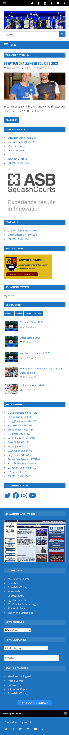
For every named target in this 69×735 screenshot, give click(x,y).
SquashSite (14, 583)
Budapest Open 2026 (31, 322)
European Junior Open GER (22, 467)
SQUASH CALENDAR (19, 163)
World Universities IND (20, 429)
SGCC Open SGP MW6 (20, 450)
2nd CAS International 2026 (35, 353)
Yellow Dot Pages (17, 689)
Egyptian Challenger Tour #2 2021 (31, 63)
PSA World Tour (16, 608)
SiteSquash (14, 591)
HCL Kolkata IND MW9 (20, 425)
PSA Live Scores (16, 146)
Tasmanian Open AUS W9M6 (24, 459)
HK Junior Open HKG (19, 433)
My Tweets (10, 295)
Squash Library (16, 595)
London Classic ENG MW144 (23, 230)
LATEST (9, 313)
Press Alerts (14, 684)
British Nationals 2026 (32, 385)
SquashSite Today (17, 587)
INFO (19, 313)
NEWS (42, 67)
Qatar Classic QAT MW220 (22, 234)
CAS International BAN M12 (23, 141)
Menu (13, 45)
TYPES (38, 313)
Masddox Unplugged (19, 676)
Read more (11, 120)
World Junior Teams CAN (21, 438)
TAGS (28, 313)
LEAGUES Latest (16, 150)
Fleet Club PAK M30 (19, 442)
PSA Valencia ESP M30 (20, 416)
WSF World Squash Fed (20, 612)
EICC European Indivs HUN (22, 412)
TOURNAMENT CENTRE (20, 158)
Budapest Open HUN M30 (22, 137)
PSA (49, 67)
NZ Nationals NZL (17, 472)
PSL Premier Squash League (23, 604)
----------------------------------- (22, 154)
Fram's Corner (15, 680)
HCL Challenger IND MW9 (22, 463)
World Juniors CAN (18, 446)
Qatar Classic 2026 (30, 337)
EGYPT (34, 67)
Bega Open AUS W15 (19, 455)
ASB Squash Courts (18, 578)
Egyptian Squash (17, 600)
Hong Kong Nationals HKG (22, 421)
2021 (27, 67)
